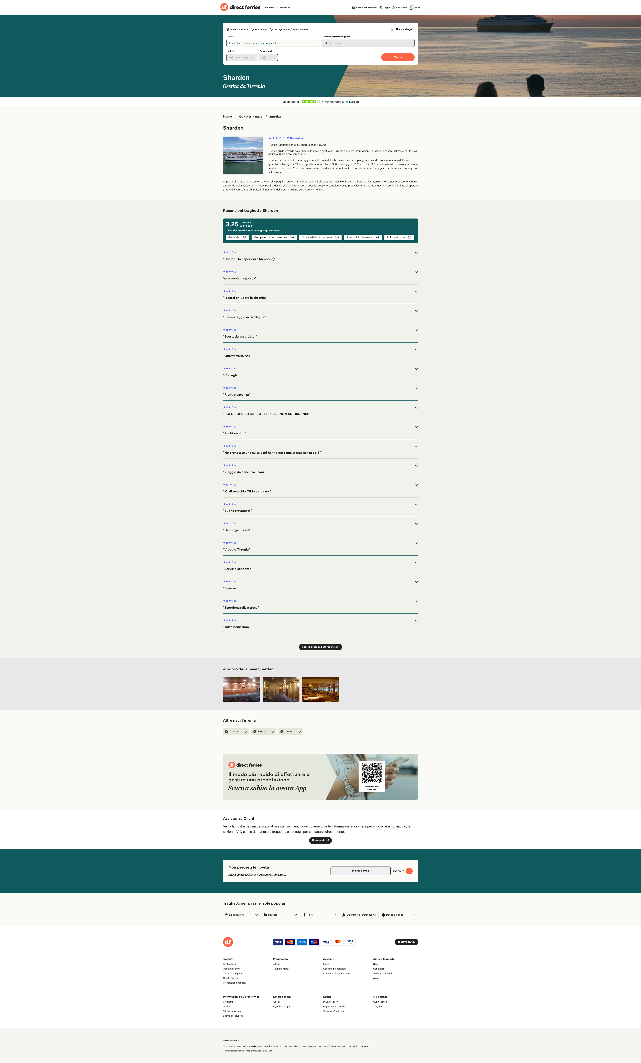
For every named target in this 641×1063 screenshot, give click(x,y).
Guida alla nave (250, 116)
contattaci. (365, 1046)
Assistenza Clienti (382, 973)
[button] (320, 256)
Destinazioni (229, 964)
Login (326, 964)
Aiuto (376, 978)
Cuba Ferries (380, 1001)
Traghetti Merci (281, 968)
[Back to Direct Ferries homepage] (240, 7)
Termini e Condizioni (333, 1011)
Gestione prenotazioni (334, 968)
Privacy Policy (330, 1001)
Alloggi (276, 964)
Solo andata (261, 29)
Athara (234, 731)
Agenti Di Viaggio (282, 1006)
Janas (288, 731)
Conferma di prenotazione (336, 973)
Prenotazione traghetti (234, 982)
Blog (375, 964)
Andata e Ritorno (239, 29)
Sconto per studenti (233, 1015)
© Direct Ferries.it (231, 1040)
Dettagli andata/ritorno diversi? (291, 29)
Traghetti (377, 1006)
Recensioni (295, 138)
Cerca (398, 57)
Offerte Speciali (231, 978)
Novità (226, 1006)
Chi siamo (228, 1001)
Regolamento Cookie (334, 1006)
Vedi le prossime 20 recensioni (320, 647)
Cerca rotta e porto (233, 973)
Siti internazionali (232, 1011)
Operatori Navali (231, 968)
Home (227, 116)
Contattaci (378, 968)
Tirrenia (322, 145)
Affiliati (276, 1001)
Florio (261, 731)
